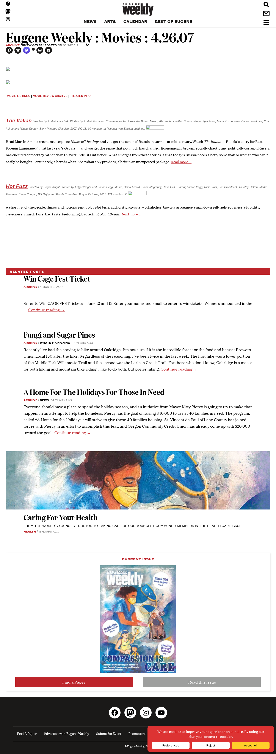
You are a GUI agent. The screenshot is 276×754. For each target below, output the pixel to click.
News (44, 400)
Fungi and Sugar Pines (59, 334)
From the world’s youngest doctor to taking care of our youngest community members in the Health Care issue (133, 525)
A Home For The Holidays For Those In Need (94, 391)
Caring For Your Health (61, 517)
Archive (13, 45)
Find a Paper (73, 682)
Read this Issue (202, 682)
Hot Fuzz (17, 186)
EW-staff (34, 45)
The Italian (19, 120)
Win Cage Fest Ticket (57, 278)
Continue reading (46, 309)
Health (30, 531)
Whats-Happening (55, 342)
